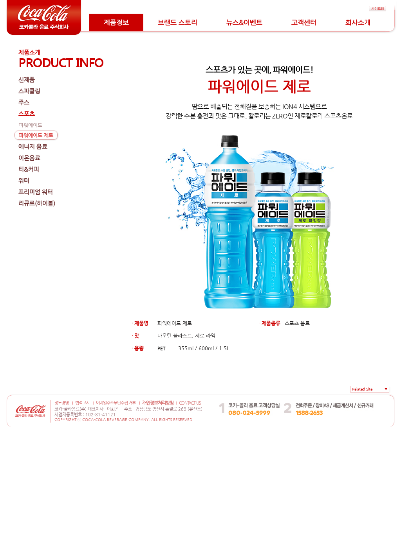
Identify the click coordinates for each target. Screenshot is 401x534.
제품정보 (116, 22)
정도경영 (61, 402)
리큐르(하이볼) (36, 203)
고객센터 (303, 22)
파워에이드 (30, 125)
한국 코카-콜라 (315, 397)
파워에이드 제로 (36, 135)
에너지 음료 (32, 146)
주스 (23, 102)
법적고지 (82, 402)
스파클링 (29, 91)
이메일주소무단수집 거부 (115, 402)
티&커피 (28, 169)
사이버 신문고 (355, 397)
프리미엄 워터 (35, 191)
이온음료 (29, 157)
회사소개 (357, 22)
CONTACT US (190, 402)
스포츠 (26, 113)
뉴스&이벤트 (244, 22)
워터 (23, 180)
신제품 (26, 79)
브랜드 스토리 (177, 22)
